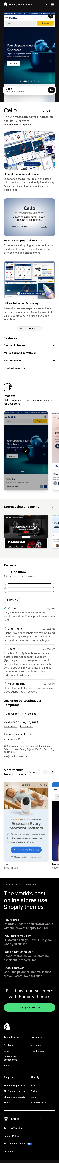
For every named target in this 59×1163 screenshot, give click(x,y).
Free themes (37, 1051)
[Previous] (45, 506)
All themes (30, 713)
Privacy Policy (11, 1136)
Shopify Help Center (15, 1085)
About (34, 1085)
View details (10, 726)
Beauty (7, 1051)
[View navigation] (52, 4)
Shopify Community (14, 1097)
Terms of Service (13, 1128)
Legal (34, 1097)
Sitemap (8, 1151)
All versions (26, 726)
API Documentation (14, 1091)
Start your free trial (29, 1007)
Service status (38, 1102)
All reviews (12, 599)
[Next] (52, 506)
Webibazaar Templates (19, 124)
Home (7, 1065)
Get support (12, 713)
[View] (26, 532)
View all (33, 772)
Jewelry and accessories (10, 1058)
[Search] (45, 4)
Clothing (8, 1045)
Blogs (7, 1102)
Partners (35, 1091)
